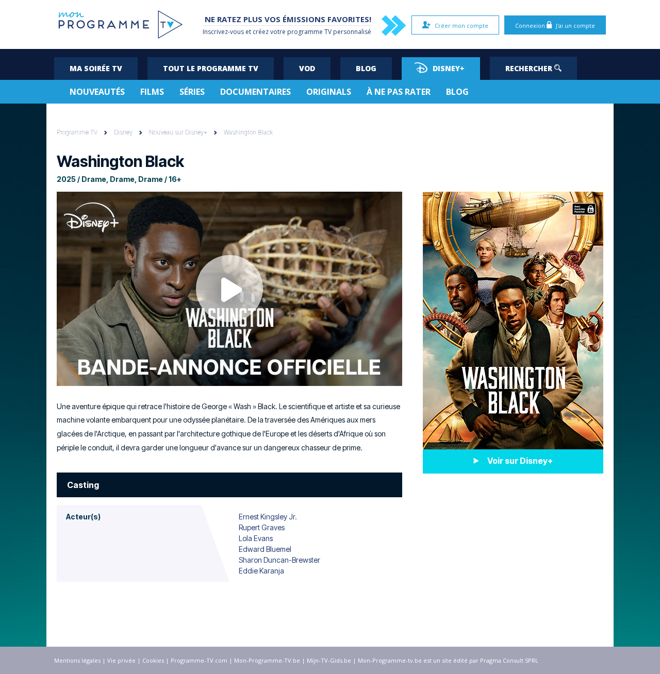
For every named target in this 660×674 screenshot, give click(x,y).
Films (152, 91)
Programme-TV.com (199, 660)
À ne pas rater (399, 91)
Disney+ (449, 68)
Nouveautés (97, 91)
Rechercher (529, 68)
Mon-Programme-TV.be (267, 660)
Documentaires (255, 91)
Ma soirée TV (96, 68)
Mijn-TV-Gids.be (329, 660)
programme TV (309, 31)
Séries (192, 91)
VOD (307, 68)
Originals (328, 91)
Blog (366, 68)
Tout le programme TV (210, 68)
